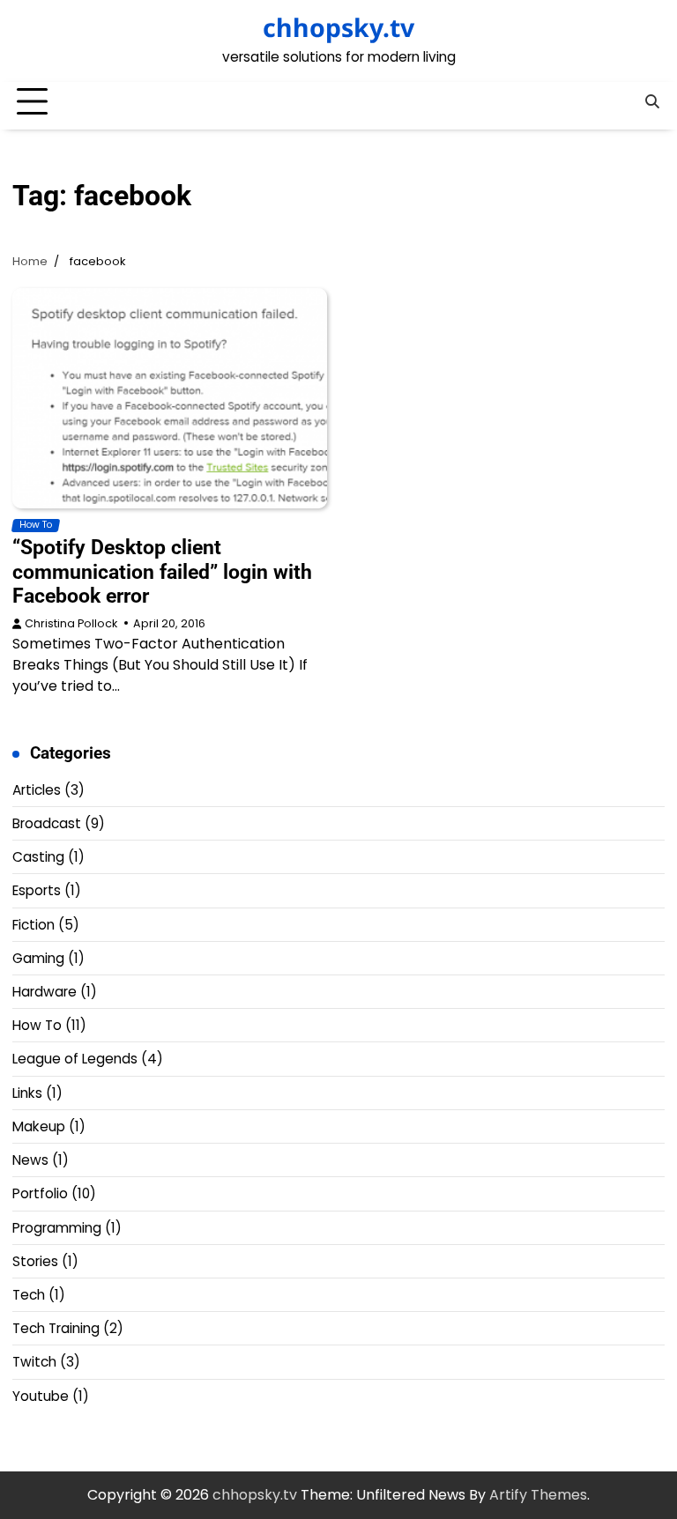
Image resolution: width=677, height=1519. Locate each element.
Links (27, 1093)
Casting (38, 857)
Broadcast (46, 823)
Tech (28, 1295)
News (30, 1160)
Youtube (40, 1396)
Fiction (33, 924)
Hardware (44, 991)
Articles (36, 790)
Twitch (34, 1361)
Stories (35, 1261)
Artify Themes (538, 1495)
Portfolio (40, 1193)
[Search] (651, 102)
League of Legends (75, 1058)
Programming (56, 1228)
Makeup (38, 1126)
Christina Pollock (71, 623)
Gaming (38, 958)
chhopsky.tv (338, 27)
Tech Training (56, 1328)
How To (35, 525)
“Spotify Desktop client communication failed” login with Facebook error (162, 572)
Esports (36, 890)
